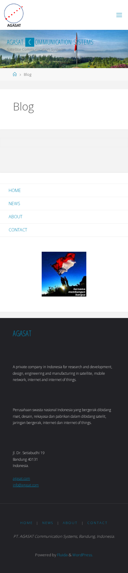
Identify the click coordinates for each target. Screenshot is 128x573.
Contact (18, 230)
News (14, 203)
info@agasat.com (26, 485)
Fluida (62, 554)
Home (15, 190)
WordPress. (82, 554)
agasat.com (21, 478)
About (15, 216)
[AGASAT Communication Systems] (14, 15)
